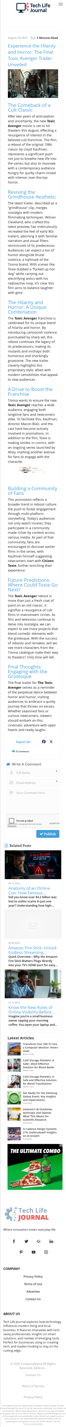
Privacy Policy (33, 1397)
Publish (49, 834)
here (40, 1424)
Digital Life (23, 742)
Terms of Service (33, 1386)
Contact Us (33, 1375)
